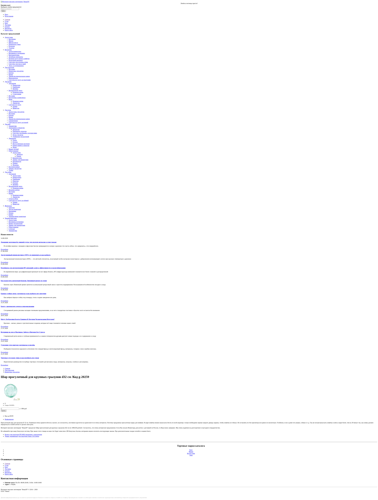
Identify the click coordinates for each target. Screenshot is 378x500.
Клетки (11, 73)
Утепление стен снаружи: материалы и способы (18, 345)
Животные (8, 206)
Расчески (12, 46)
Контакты (8, 28)
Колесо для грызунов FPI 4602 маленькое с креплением (23, 434)
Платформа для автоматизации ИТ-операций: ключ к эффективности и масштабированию (33, 268)
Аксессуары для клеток (16, 112)
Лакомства (16, 103)
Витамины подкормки (16, 222)
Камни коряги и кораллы (21, 145)
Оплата (7, 26)
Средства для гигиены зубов (18, 62)
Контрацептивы (14, 55)
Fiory (191, 450)
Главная (7, 19)
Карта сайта (9, 30)
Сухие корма (17, 94)
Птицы (11, 213)
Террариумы (13, 230)
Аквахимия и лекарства (17, 128)
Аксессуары (9, 37)
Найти (3, 11)
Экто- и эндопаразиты (16, 66)
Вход (6, 14)
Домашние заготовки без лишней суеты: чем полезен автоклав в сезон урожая (28, 242)
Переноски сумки (15, 44)
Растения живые (14, 167)
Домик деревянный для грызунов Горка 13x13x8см (22, 436)
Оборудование (13, 151)
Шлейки (15, 89)
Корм (10, 99)
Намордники (17, 177)
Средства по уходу (15, 105)
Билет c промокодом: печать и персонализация (17, 306)
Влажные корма (18, 92)
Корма (11, 74)
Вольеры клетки (14, 190)
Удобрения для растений (21, 136)
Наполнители (13, 78)
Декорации (12, 138)
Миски (11, 41)
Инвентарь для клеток (16, 71)
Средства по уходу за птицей (18, 122)
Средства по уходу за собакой (19, 200)
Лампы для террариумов (17, 225)
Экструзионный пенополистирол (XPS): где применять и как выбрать (25, 255)
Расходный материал (16, 60)
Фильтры (16, 165)
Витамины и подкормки (17, 53)
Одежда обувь (13, 199)
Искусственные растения (21, 144)
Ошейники (16, 87)
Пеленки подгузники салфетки (19, 58)
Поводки (16, 181)
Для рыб (7, 124)
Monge (191, 452)
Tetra (191, 455)
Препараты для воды (20, 131)
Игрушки (12, 69)
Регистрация (9, 16)
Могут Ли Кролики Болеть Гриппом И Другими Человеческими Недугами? (28, 319)
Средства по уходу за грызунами (20, 80)
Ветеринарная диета (15, 90)
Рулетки (15, 183)
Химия (15, 106)
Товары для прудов (15, 168)
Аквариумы (13, 126)
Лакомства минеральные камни (19, 76)
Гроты (15, 140)
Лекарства (16, 129)
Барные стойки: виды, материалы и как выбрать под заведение (23, 293)
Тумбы (11, 170)
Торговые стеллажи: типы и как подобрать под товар (20, 358)
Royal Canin (191, 453)
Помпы (15, 163)
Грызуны (12, 207)
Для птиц (8, 110)
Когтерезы (12, 39)
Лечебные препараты (16, 57)
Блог (6, 23)
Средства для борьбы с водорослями (25, 133)
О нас (7, 21)
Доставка (8, 25)
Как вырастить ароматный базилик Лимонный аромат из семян (24, 281)
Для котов (8, 81)
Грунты (15, 142)
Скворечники (13, 121)
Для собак (8, 172)
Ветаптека (8, 50)
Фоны (15, 147)
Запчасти (20, 154)
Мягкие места (13, 42)
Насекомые (12, 211)
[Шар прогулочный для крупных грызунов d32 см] (10, 400)
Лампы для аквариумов (20, 160)
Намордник (16, 85)
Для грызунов (9, 67)
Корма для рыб (14, 149)
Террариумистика (11, 218)
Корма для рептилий (15, 223)
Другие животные (15, 209)
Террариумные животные (17, 216)
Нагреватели (17, 161)
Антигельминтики (15, 51)
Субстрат (12, 229)
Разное (19, 156)
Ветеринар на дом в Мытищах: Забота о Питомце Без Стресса (23, 332)
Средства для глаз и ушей (17, 64)
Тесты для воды (18, 135)
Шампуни (16, 108)
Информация (9, 419)
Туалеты (11, 48)
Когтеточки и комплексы (17, 97)
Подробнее (4, 249)
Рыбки (11, 215)
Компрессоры (17, 158)
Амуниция (12, 83)
